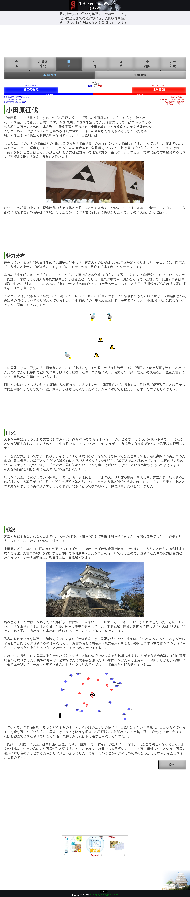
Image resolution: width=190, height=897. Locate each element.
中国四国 (147, 64)
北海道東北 (43, 64)
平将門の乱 (140, 75)
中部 (95, 64)
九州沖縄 (173, 64)
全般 (16, 64)
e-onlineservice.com (104, 895)
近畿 (121, 64)
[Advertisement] (95, 41)
